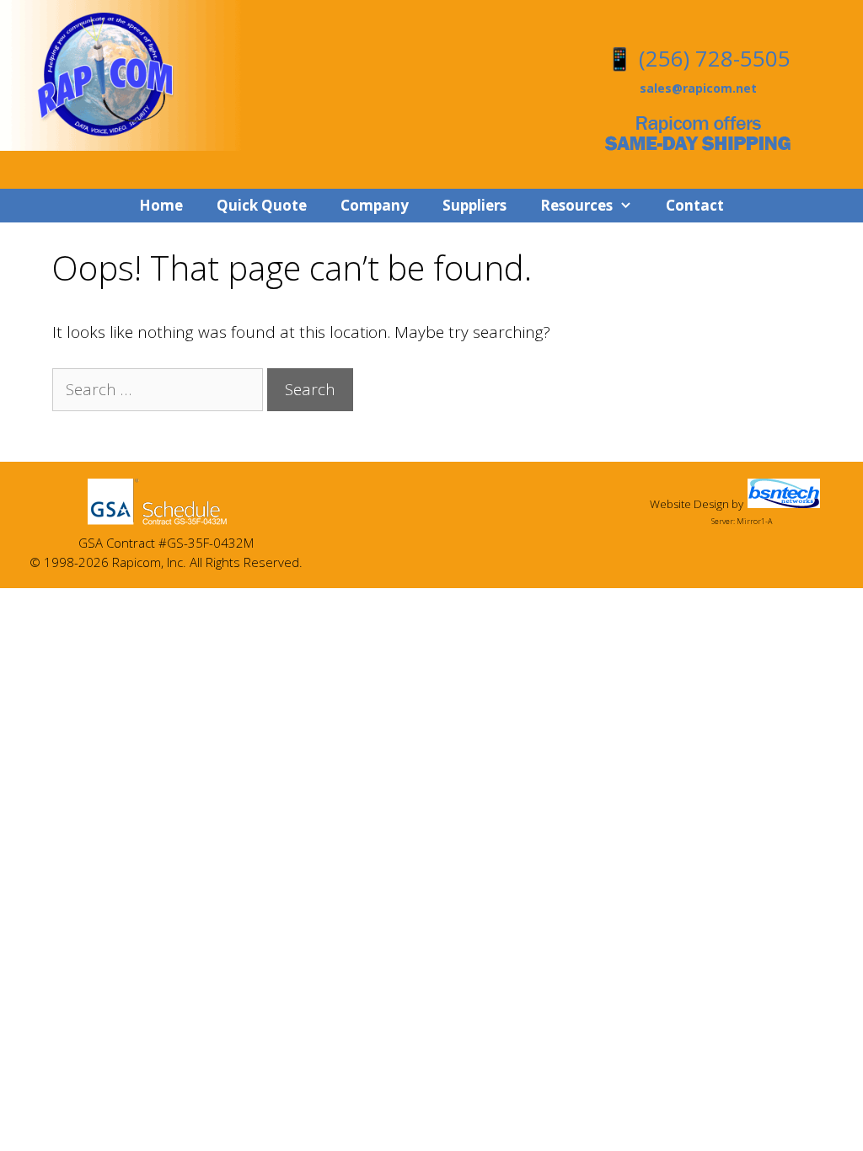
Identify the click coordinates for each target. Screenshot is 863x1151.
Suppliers (474, 205)
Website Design (689, 503)
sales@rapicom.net (698, 88)
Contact (695, 205)
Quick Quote (262, 205)
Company (374, 205)
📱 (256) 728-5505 (698, 58)
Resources (576, 205)
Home (161, 205)
